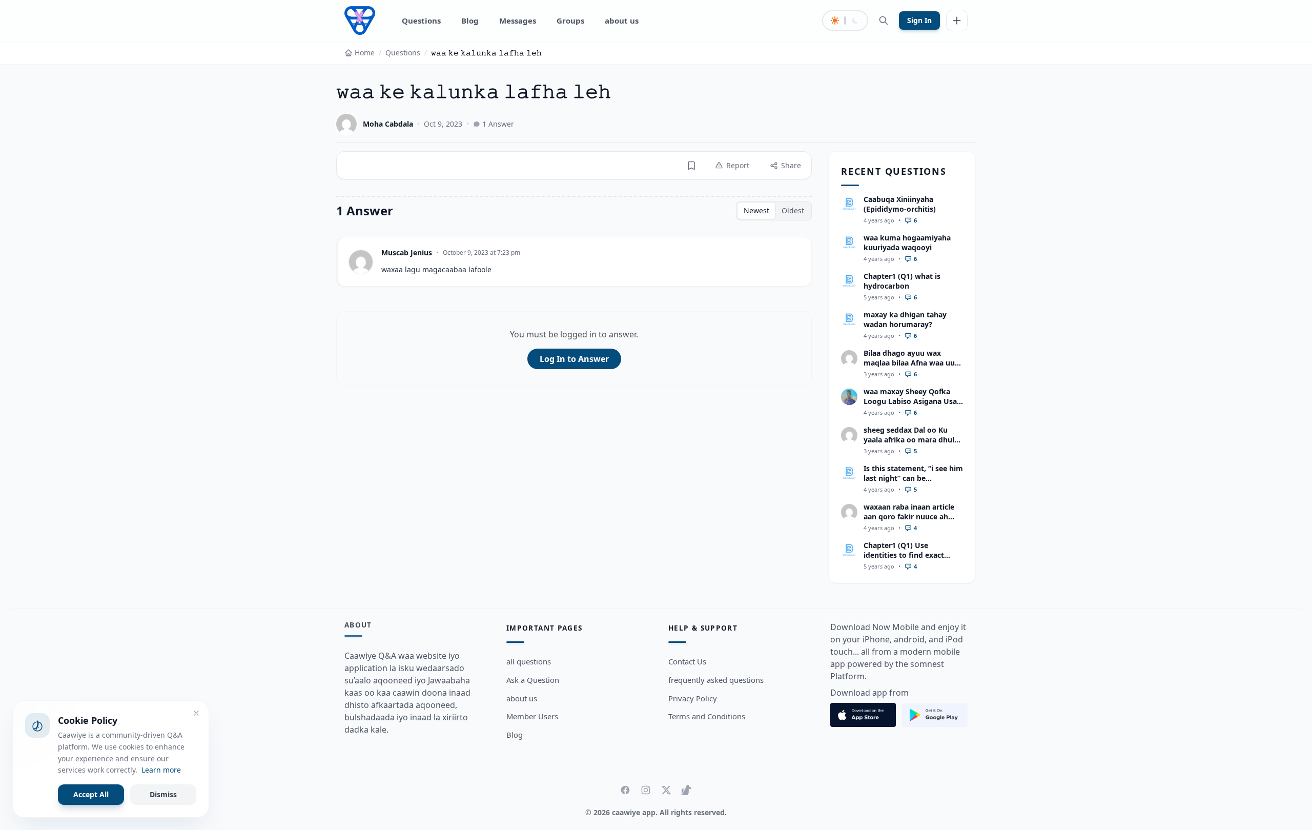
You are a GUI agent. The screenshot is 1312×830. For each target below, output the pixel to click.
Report (737, 165)
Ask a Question (532, 680)
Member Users (532, 716)
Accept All (91, 794)
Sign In (919, 20)
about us (622, 20)
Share (791, 165)
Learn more (161, 770)
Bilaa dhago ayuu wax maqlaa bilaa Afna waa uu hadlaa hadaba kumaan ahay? (909, 368)
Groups (570, 20)
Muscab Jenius (406, 252)
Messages (517, 20)
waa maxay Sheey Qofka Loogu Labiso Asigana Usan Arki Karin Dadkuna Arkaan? (912, 406)
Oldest (793, 210)
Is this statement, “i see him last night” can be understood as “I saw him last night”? (913, 483)
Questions (421, 20)
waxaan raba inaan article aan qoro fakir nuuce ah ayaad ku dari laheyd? (909, 517)
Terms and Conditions (706, 716)
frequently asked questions (716, 680)
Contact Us (687, 661)
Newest (756, 210)
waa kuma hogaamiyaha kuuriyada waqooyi (907, 242)
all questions (528, 661)
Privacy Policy (692, 698)
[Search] (883, 20)
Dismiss (163, 794)
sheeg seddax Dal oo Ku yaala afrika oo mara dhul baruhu (909, 440)
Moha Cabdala (388, 124)
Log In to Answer (574, 359)
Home (365, 52)
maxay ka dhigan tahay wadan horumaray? (905, 319)
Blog (470, 20)
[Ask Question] (957, 20)
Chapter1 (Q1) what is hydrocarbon (902, 281)
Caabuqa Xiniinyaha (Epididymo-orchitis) (900, 204)
